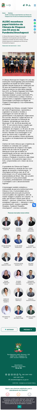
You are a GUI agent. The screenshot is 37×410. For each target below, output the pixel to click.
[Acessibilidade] (24, 5)
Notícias (10, 13)
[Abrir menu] (33, 5)
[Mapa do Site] (29, 5)
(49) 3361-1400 (18, 377)
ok (19, 406)
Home (4, 13)
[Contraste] (26, 5)
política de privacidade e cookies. (20, 403)
